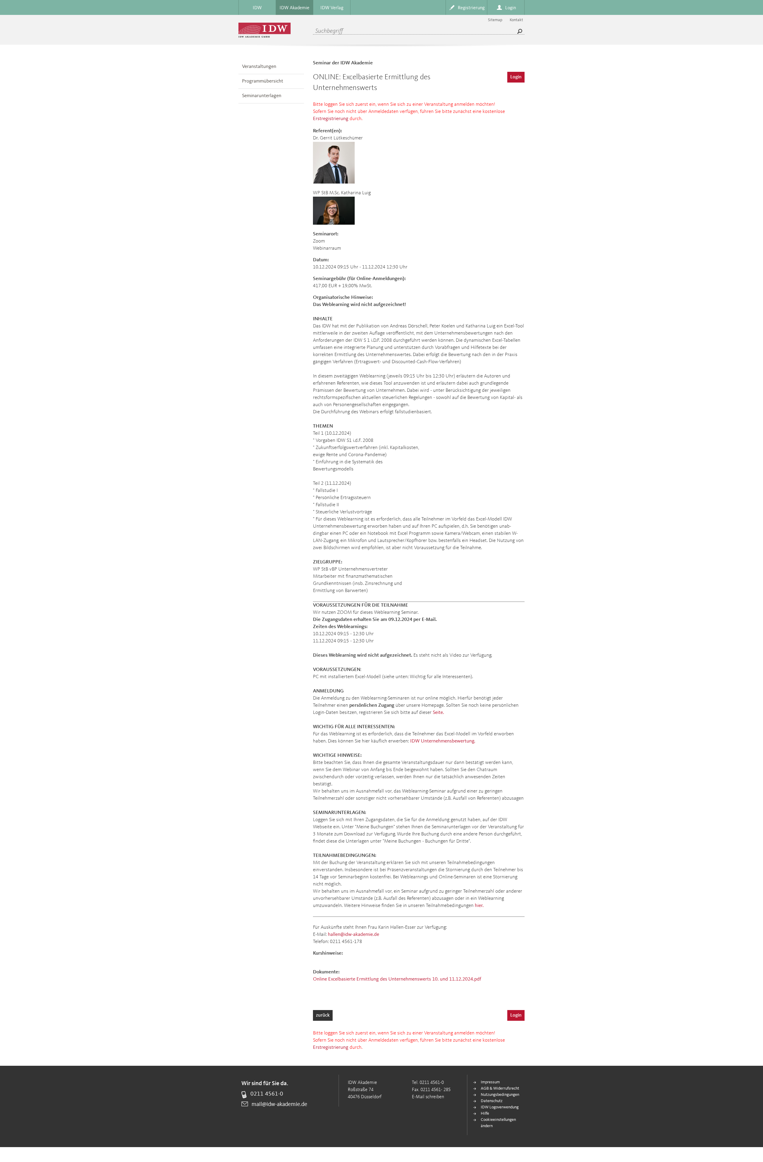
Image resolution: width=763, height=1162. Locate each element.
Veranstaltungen (259, 66)
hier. (479, 905)
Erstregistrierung (330, 118)
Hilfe (485, 1113)
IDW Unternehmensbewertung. (442, 741)
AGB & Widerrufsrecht (500, 1088)
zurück (323, 1015)
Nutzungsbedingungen (500, 1095)
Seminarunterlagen (261, 95)
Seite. (438, 712)
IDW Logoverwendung (500, 1107)
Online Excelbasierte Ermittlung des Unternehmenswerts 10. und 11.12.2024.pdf (397, 979)
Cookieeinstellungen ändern (498, 1123)
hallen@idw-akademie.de (353, 934)
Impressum (490, 1082)
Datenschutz (492, 1101)
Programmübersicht (262, 81)
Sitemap (495, 20)
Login (516, 77)
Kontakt (516, 20)
